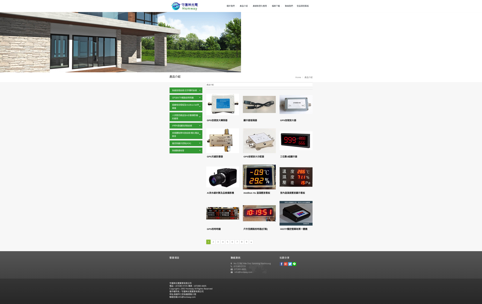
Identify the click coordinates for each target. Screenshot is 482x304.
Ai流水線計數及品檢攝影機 (220, 193)
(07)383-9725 (240, 266)
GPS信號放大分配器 (254, 156)
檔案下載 (276, 6)
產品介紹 (244, 6)
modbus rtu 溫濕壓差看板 (257, 193)
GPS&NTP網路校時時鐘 (183, 97)
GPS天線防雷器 (215, 156)
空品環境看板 (303, 6)
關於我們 (231, 6)
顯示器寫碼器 (250, 120)
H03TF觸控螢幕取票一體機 (293, 229)
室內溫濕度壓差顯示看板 (292, 193)
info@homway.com (243, 272)
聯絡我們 (289, 6)
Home (298, 77)
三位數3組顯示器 (288, 156)
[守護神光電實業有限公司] (184, 6)
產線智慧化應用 (260, 6)
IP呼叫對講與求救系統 (182, 125)
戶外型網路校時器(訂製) (256, 229)
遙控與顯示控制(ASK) (181, 143)
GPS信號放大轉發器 (217, 120)
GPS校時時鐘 (214, 229)
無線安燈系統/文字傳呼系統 (184, 90)
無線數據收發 (178, 150)
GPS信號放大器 (288, 120)
